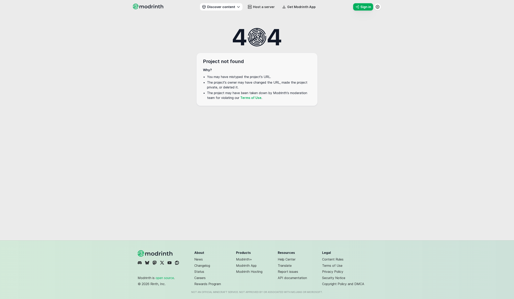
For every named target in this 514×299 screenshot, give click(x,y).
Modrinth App (246, 265)
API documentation (292, 278)
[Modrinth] (156, 253)
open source (165, 278)
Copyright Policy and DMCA (343, 284)
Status (199, 271)
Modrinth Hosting (249, 271)
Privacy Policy (332, 271)
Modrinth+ (244, 259)
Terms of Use (250, 98)
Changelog (202, 265)
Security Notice (333, 278)
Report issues (288, 271)
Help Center (286, 259)
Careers (200, 278)
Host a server (264, 7)
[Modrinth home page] (148, 8)
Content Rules (332, 259)
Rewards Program (207, 284)
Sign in (365, 7)
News (198, 259)
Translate (285, 265)
